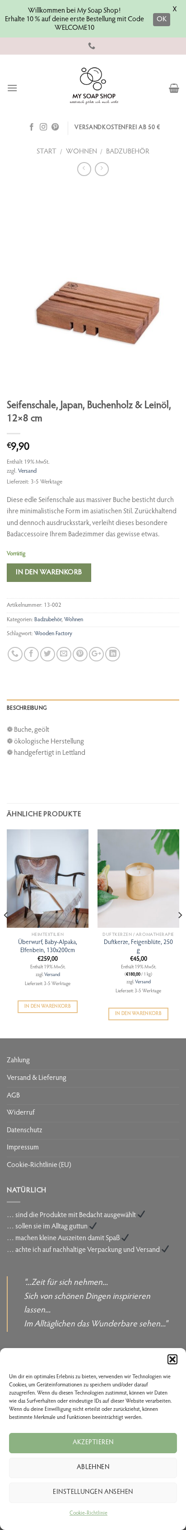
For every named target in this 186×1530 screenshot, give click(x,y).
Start (46, 151)
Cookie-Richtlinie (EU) (39, 1165)
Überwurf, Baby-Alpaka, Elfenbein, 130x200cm (47, 946)
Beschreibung (27, 708)
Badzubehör (127, 151)
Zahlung (18, 1060)
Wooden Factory (53, 634)
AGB (13, 1095)
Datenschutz (24, 1130)
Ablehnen (93, 1467)
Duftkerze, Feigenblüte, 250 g (138, 946)
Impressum (23, 1147)
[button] (172, 1359)
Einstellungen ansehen (93, 1492)
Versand (27, 471)
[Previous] (6, 932)
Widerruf (21, 1112)
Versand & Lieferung (36, 1078)
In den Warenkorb (49, 572)
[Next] (179, 932)
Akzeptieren (93, 1442)
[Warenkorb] (174, 88)
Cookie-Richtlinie (88, 1513)
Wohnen (81, 151)
